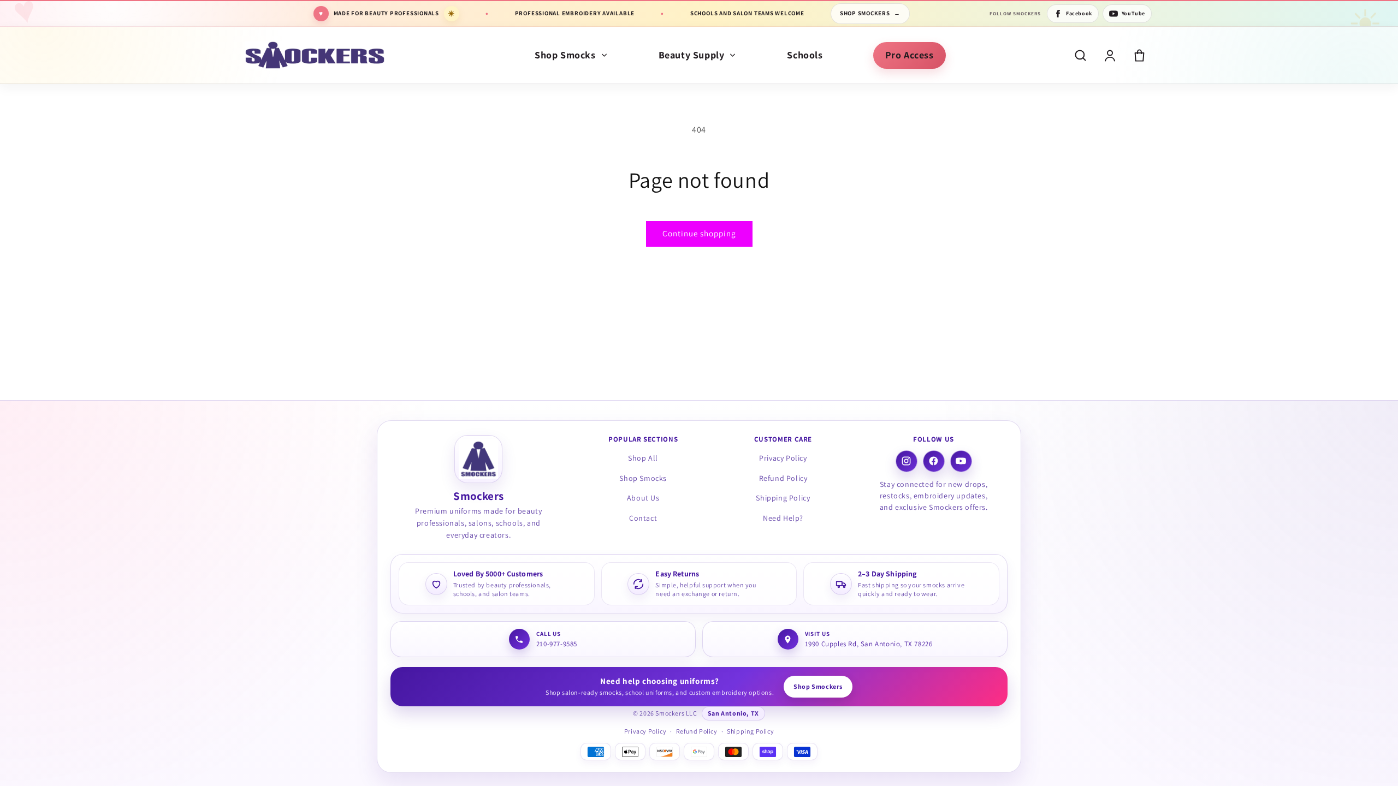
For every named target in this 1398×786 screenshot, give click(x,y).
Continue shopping (699, 233)
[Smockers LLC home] (314, 55)
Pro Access (909, 55)
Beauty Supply (692, 55)
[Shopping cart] (1139, 55)
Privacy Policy (783, 458)
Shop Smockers (870, 13)
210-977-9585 (556, 643)
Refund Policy (783, 478)
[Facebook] (934, 461)
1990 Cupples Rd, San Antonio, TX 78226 (869, 643)
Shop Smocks (565, 55)
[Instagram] (906, 461)
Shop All (643, 458)
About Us (643, 498)
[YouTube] (961, 461)
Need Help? (783, 518)
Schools (804, 55)
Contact (643, 518)
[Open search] (1080, 55)
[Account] (1110, 55)
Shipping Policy (783, 498)
